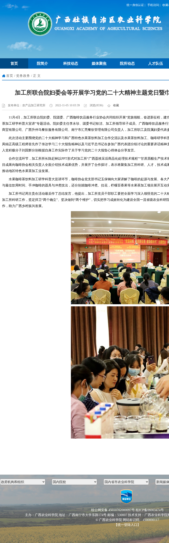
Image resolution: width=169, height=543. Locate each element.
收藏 (116, 105)
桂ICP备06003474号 (150, 510)
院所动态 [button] (127, 63)
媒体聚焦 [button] (99, 63)
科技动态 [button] (70, 63)
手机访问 (153, 5)
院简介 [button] (42, 63)
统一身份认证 (135, 5)
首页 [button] (14, 63)
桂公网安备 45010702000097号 (113, 510)
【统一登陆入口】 (127, 525)
